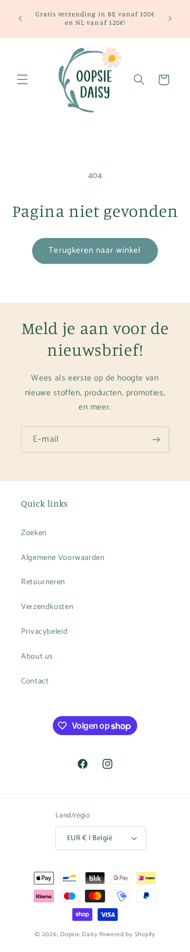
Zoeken (34, 533)
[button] (22, 80)
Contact (35, 681)
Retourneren (43, 582)
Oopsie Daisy (79, 934)
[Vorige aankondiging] (20, 18)
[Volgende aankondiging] (170, 18)
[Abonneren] (156, 439)
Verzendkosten (47, 607)
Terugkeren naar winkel (95, 251)
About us (37, 656)
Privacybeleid (44, 631)
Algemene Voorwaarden (63, 557)
